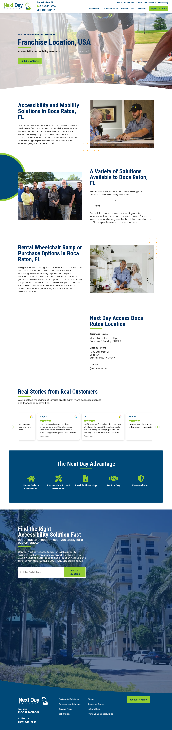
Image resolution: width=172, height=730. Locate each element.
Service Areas (127, 8)
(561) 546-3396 (47, 6)
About (139, 2)
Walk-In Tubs (108, 206)
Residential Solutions (69, 699)
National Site (150, 2)
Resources (129, 2)
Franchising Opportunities (100, 714)
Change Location (45, 10)
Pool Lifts (116, 203)
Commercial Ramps (128, 200)
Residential (94, 8)
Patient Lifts (102, 203)
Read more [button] (27, 436)
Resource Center (96, 704)
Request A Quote (158, 8)
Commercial (109, 8)
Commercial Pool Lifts (102, 200)
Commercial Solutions (69, 704)
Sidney (115, 416)
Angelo (26, 416)
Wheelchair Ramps (133, 203)
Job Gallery (141, 8)
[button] (157, 427)
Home (119, 2)
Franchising (163, 2)
